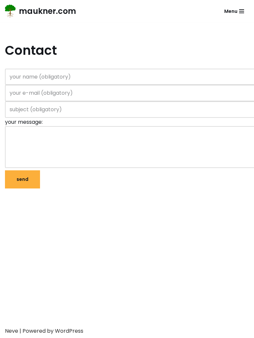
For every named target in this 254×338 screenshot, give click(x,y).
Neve (11, 331)
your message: (24, 122)
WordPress (69, 331)
